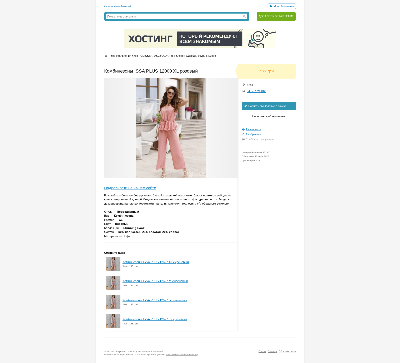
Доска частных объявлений (117, 6)
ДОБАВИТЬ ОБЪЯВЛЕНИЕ (276, 16)
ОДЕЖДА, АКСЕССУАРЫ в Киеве (162, 55)
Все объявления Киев (124, 55)
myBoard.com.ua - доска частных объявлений (140, 351)
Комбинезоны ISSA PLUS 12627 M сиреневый (155, 281)
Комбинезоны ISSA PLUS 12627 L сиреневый (154, 319)
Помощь (272, 351)
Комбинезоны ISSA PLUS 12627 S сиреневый (154, 300)
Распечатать (253, 129)
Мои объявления (284, 6)
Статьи (262, 351)
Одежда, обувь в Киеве (201, 55)
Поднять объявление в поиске (267, 106)
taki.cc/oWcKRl (256, 91)
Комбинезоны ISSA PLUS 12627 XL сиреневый (155, 262)
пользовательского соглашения (182, 354)
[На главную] (106, 55)
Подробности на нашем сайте (130, 188)
